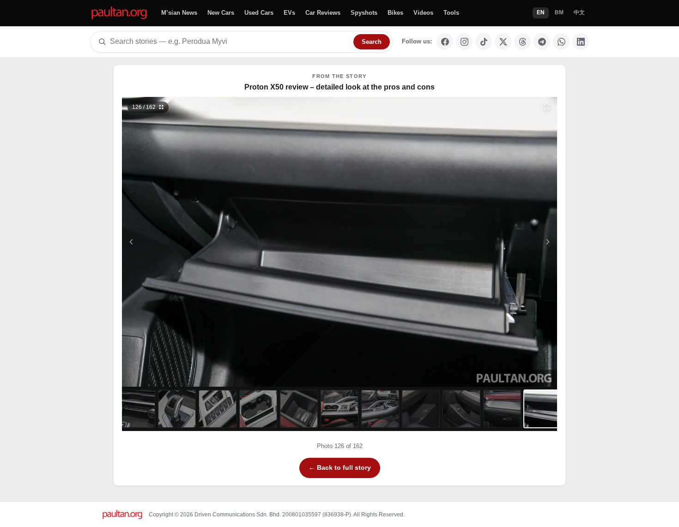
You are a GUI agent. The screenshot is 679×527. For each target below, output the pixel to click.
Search (372, 41)
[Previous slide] (176, 242)
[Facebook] (444, 41)
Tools (451, 12)
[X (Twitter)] (503, 41)
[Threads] (522, 41)
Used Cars (258, 12)
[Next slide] (503, 242)
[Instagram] (464, 41)
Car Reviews (322, 12)
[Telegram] (542, 41)
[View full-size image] (547, 107)
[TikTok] (483, 41)
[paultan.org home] (119, 13)
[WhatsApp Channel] (561, 41)
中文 (579, 12)
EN (541, 12)
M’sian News (179, 12)
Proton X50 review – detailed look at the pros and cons (339, 87)
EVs (289, 12)
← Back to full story (340, 467)
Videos (423, 12)
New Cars (220, 12)
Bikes (395, 12)
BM (559, 12)
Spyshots (364, 12)
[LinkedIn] (580, 41)
